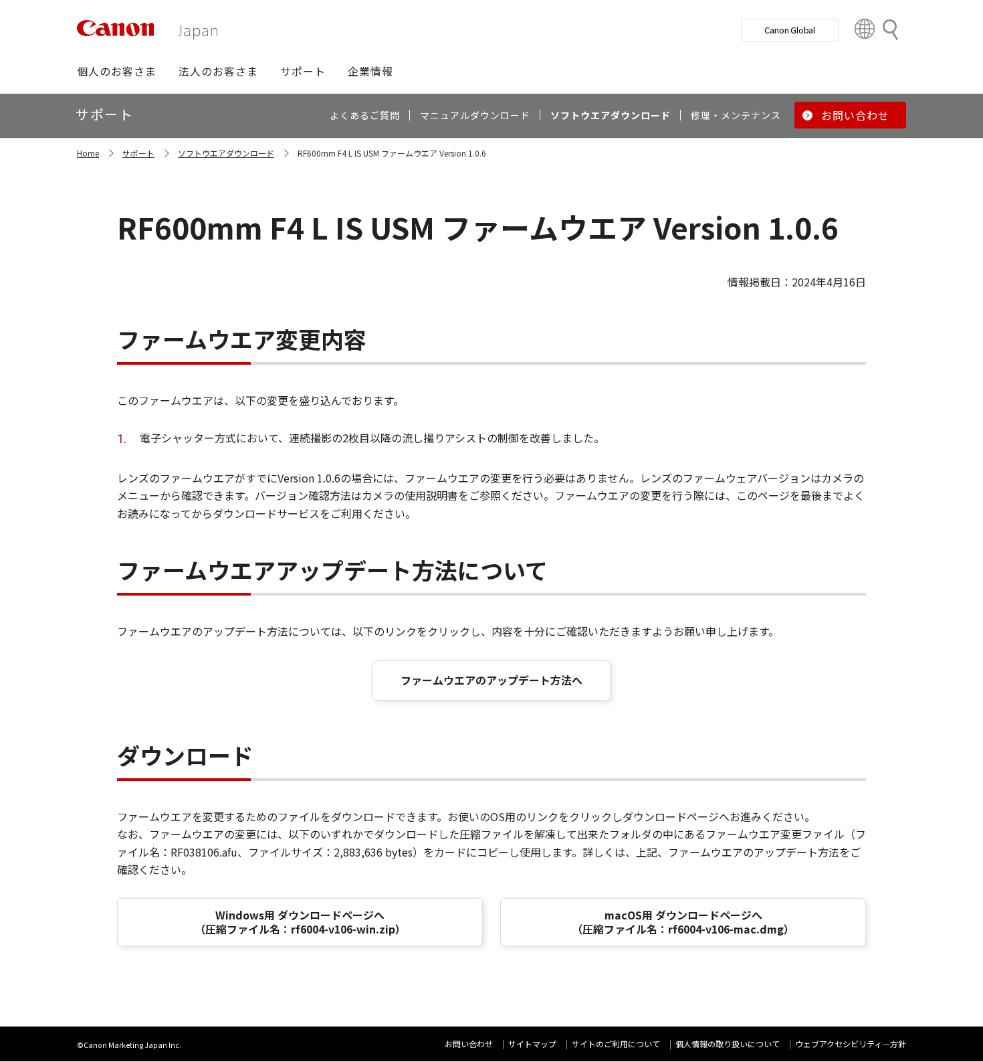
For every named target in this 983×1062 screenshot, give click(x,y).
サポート (138, 153)
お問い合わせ (469, 1043)
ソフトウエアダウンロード (226, 153)
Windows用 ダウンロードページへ (300, 922)
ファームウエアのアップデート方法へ (491, 680)
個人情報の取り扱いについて (727, 1043)
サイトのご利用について (616, 1043)
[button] (116, 71)
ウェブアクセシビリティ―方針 (850, 1043)
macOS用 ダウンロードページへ (683, 922)
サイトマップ (532, 1043)
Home (88, 153)
